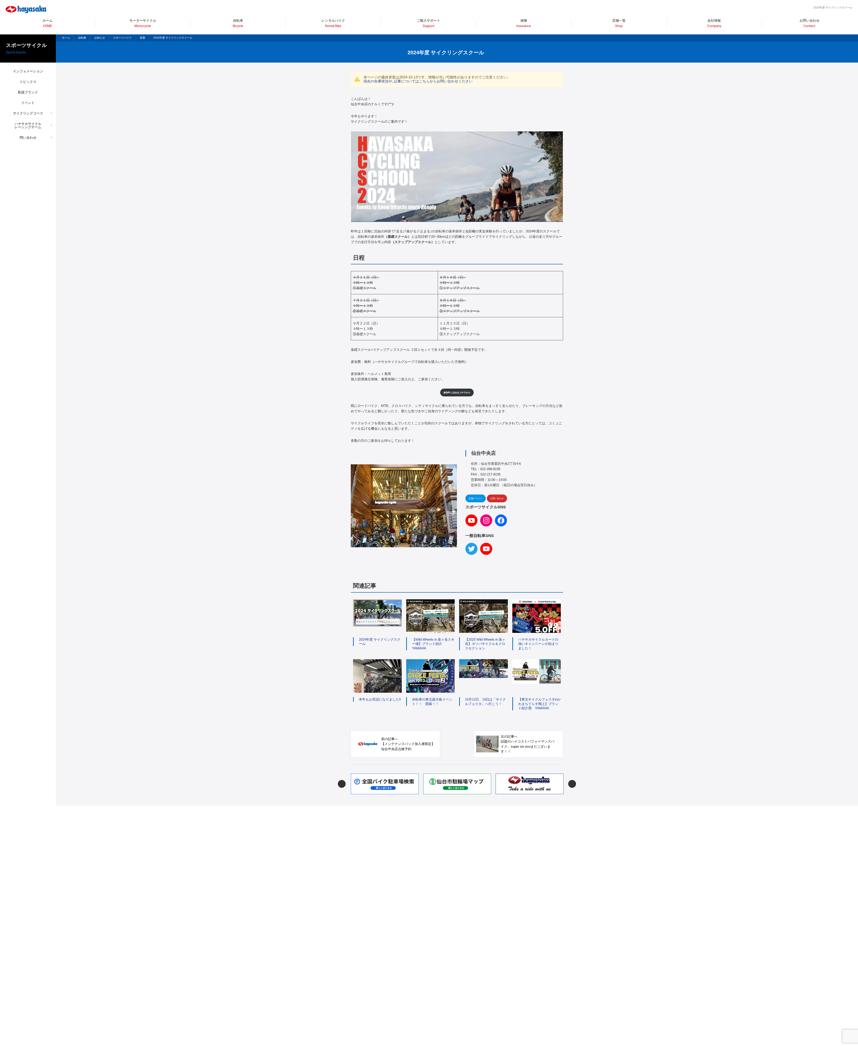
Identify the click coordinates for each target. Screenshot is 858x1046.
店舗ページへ (475, 498)
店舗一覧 (619, 23)
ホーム (47, 23)
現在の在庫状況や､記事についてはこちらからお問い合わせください (418, 81)
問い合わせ (28, 137)
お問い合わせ (809, 23)
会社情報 (714, 23)
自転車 (82, 37)
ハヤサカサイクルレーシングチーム (28, 125)
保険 (523, 23)
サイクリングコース (28, 113)
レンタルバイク (333, 23)
